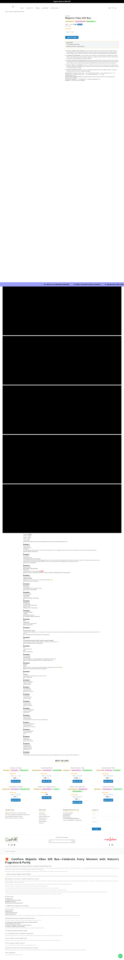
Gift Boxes (37, 8)
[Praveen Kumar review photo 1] (30, 581)
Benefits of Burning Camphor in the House (14, 818)
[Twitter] (14, 844)
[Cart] (115, 8)
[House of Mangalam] (13, 6)
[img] (26, 544)
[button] (68, 28)
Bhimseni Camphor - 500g (77, 768)
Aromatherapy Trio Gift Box (16, 786)
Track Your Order (54, 8)
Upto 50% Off (45, 8)
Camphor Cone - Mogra (16, 768)
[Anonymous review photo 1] (30, 589)
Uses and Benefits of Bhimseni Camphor (14, 816)
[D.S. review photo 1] (28, 651)
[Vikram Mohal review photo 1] (30, 551)
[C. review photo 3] (45, 634)
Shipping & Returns (43, 818)
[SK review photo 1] (27, 677)
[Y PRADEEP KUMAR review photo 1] (31, 616)
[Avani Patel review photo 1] (29, 562)
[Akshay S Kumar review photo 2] (47, 572)
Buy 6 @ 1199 (29, 8)
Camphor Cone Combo (108, 786)
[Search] (112, 8)
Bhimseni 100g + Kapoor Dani (77, 786)
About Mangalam (42, 821)
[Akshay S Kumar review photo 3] (62, 572)
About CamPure (42, 819)
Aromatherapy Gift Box (46, 768)
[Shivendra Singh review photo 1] (31, 598)
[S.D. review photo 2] (38, 643)
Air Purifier (11, 11)
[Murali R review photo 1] (29, 668)
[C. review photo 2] (36, 634)
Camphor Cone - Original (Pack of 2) (46, 786)
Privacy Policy (42, 813)
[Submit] (73, 841)
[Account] (110, 8)
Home (6, 11)
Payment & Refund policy (44, 816)
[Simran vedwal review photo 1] (30, 660)
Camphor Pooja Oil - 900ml (108, 768)
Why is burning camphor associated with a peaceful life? (17, 814)
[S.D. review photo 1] (28, 643)
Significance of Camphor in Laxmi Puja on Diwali (15, 813)
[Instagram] (11, 844)
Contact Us (41, 823)
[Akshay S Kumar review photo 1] (31, 572)
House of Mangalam (12, 851)
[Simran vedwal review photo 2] (45, 660)
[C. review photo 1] (27, 634)
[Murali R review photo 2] (41, 668)
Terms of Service (42, 814)
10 (15, 775)
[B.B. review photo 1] (28, 625)
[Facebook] (9, 844)
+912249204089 (81, 79)
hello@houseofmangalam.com (93, 79)
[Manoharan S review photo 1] (30, 608)
